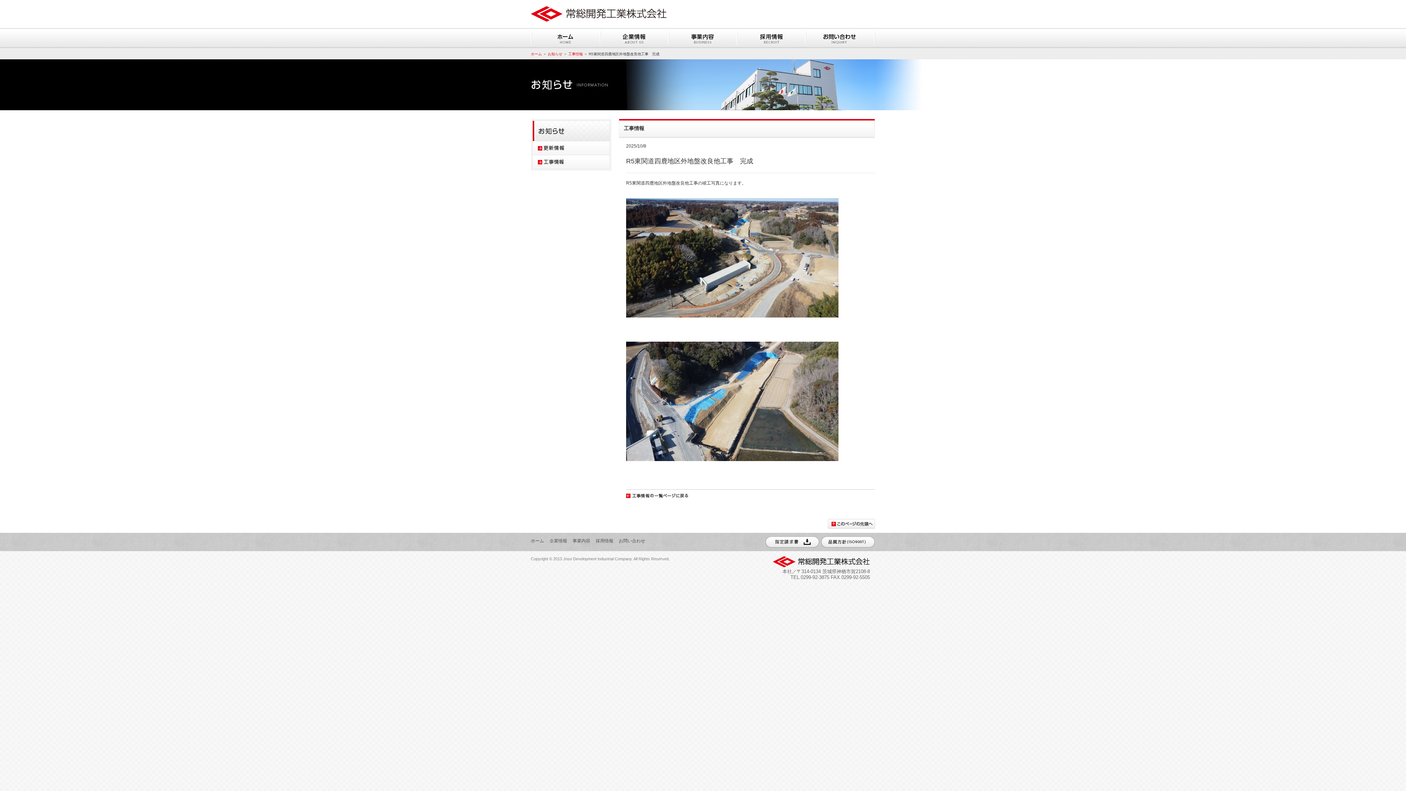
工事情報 (575, 54)
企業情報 (558, 540)
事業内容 (581, 540)
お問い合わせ (632, 540)
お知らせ (555, 54)
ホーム (536, 54)
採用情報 (604, 540)
